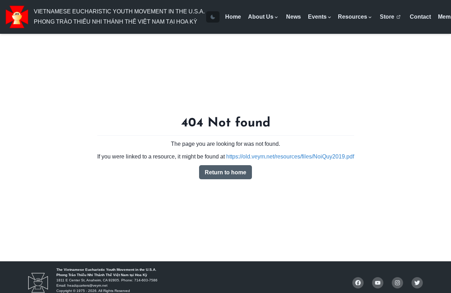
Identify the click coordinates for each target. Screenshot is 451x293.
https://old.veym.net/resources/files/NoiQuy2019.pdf (290, 157)
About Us (260, 17)
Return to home (225, 172)
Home (233, 17)
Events (317, 17)
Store (387, 17)
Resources (352, 17)
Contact (420, 17)
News (293, 17)
